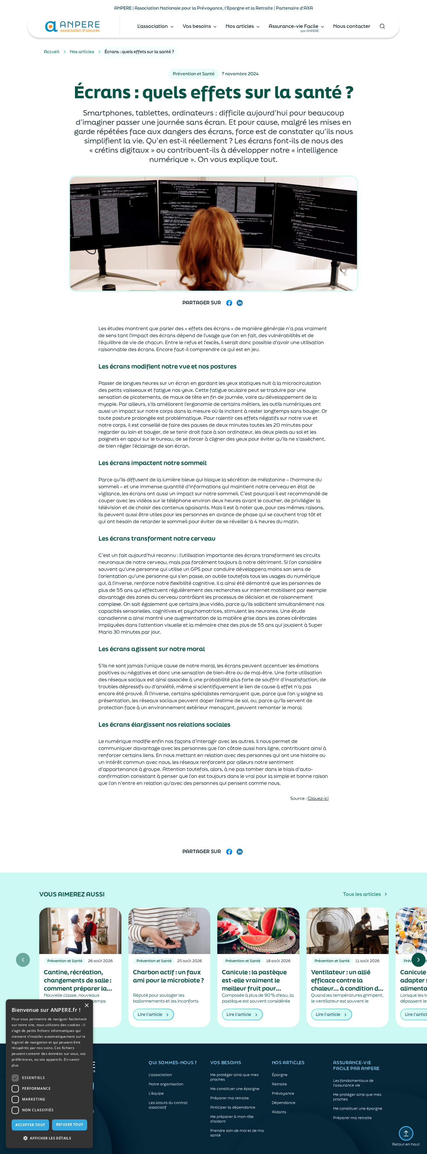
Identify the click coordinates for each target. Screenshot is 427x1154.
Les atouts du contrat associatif (168, 1105)
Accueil (51, 51)
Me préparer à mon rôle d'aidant (232, 1119)
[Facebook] (229, 302)
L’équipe (156, 1093)
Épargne (280, 1075)
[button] (49, 1138)
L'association (160, 1075)
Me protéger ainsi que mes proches (234, 1077)
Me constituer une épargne (234, 1089)
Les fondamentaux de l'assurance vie (353, 1083)
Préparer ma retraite (229, 1098)
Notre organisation (166, 1084)
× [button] (86, 1005)
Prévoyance (283, 1093)
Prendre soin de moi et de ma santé (237, 1133)
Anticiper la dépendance (232, 1107)
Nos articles (82, 51)
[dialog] (49, 1073)
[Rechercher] (382, 26)
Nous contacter (351, 26)
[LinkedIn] (239, 302)
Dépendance (283, 1103)
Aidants (279, 1112)
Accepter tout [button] (30, 1124)
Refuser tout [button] (69, 1124)
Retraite (279, 1084)
